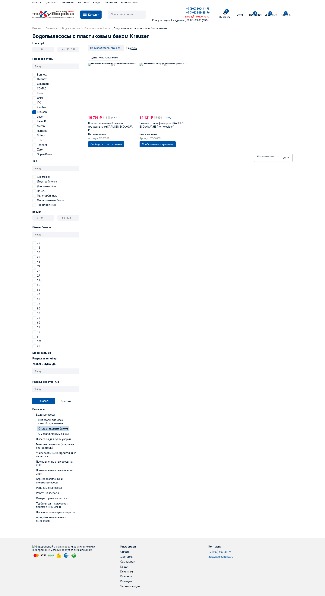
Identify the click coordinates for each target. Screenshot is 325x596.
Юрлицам (111, 2)
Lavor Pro (42, 121)
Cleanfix (42, 79)
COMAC (41, 88)
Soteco (41, 135)
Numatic (42, 130)
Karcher (41, 107)
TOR (39, 140)
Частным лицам (130, 2)
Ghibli (40, 97)
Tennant (42, 144)
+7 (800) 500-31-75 (198, 8)
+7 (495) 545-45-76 (198, 12)
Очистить (66, 401)
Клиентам (126, 571)
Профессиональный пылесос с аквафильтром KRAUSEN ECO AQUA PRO (110, 127)
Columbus (43, 83)
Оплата (36, 2)
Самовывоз (67, 2)
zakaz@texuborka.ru (220, 556)
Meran (41, 126)
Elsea (40, 93)
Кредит (97, 2)
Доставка (50, 2)
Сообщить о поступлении (106, 144)
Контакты (83, 2)
